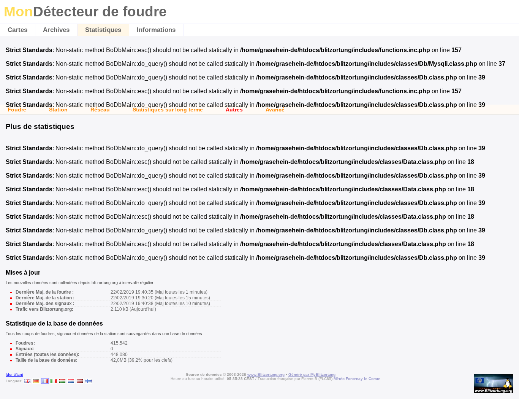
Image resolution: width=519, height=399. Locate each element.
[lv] (80, 381)
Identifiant (14, 374)
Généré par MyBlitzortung (311, 374)
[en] (27, 381)
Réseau (100, 110)
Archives (56, 29)
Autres (234, 110)
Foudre (17, 110)
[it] (53, 381)
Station (58, 110)
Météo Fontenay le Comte (357, 379)
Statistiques (103, 29)
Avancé (275, 110)
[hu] (62, 381)
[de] (36, 381)
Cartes (17, 29)
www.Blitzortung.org (266, 374)
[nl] (71, 381)
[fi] (88, 381)
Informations (156, 29)
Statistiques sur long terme (168, 110)
